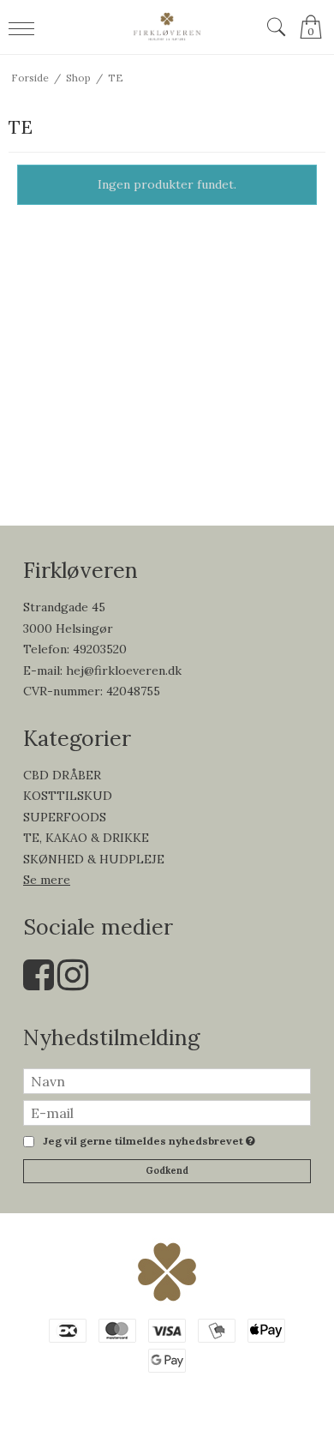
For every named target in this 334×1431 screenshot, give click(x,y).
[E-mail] (167, 1111)
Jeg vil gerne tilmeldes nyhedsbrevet (146, 1141)
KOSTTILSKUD (67, 795)
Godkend (167, 1170)
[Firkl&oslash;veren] (167, 27)
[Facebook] (38, 983)
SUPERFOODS (64, 817)
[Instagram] (72, 983)
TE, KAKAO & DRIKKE (86, 837)
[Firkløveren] (167, 1271)
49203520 (100, 649)
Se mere (46, 879)
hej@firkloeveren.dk (124, 670)
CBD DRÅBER (62, 775)
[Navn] (167, 1079)
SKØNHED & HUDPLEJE (93, 859)
